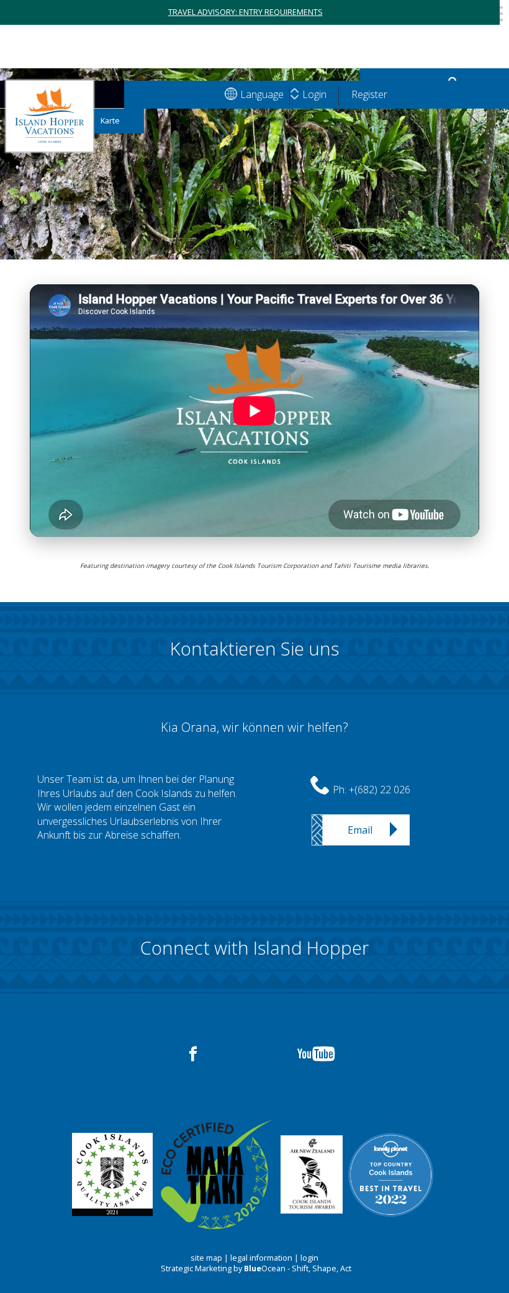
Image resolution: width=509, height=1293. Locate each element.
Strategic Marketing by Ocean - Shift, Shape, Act (256, 1268)
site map (206, 1258)
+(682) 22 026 (379, 789)
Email (360, 830)
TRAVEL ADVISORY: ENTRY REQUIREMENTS (245, 12)
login (309, 1258)
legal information (261, 1258)
